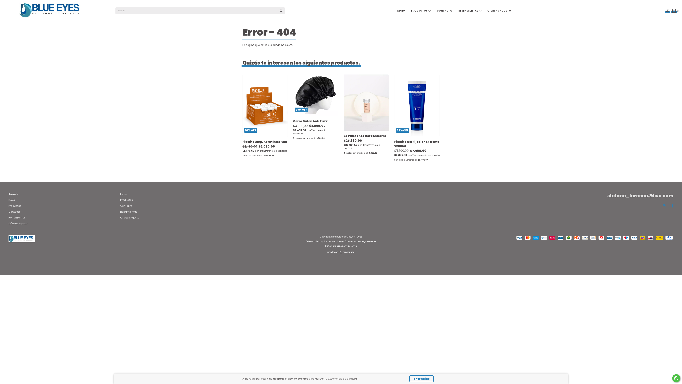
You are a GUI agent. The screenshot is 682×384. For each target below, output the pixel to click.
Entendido (421, 379)
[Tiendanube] (341, 252)
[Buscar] (281, 11)
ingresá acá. (369, 241)
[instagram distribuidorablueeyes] (664, 206)
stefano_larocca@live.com (640, 196)
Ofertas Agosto (499, 10)
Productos (419, 10)
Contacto (444, 10)
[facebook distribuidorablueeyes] (672, 206)
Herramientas (468, 10)
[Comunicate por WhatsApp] (676, 378)
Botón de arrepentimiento (341, 245)
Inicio (400, 10)
